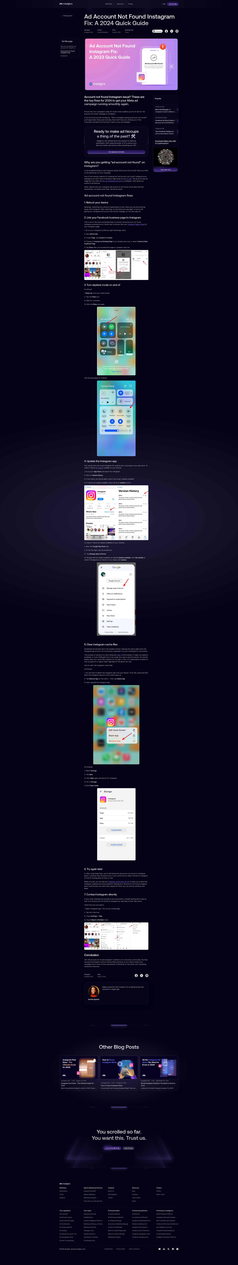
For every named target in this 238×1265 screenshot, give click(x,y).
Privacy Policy (120, 1249)
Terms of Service (134, 1249)
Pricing (130, 4)
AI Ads (61, 1194)
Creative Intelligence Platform (93, 1220)
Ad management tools (66, 1237)
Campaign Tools (89, 1230)
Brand (134, 1201)
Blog (133, 1191)
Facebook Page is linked (136, 224)
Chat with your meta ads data (93, 1201)
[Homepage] (65, 1184)
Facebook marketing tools (140, 1237)
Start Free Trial (166, 169)
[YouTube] (159, 1249)
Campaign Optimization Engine (165, 1217)
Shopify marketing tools (139, 1224)
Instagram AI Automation (139, 1227)
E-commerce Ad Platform (140, 1217)
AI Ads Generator (65, 1224)
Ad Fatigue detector (66, 1227)
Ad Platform (136, 1214)
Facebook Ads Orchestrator (140, 1230)
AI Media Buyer (88, 1217)
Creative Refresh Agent (67, 1220)
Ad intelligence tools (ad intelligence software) (164, 1227)
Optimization (63, 1191)
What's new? (160, 1194)
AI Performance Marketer (115, 1217)
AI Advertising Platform (163, 1234)
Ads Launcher (64, 1214)
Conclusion (64, 56)
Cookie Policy (108, 1249)
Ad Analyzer (63, 1230)
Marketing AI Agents (114, 1237)
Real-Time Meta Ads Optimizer (165, 1220)
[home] (66, 4)
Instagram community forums (119, 882)
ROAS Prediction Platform (164, 1214)
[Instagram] (177, 1249)
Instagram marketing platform (141, 1220)
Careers (110, 1197)
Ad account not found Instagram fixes (68, 51)
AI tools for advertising (67, 1240)
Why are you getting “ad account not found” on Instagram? (68, 47)
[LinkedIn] (164, 1249)
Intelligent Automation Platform (166, 1237)
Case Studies (136, 1197)
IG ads (129, 179)
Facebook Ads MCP (90, 1191)
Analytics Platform (89, 1234)
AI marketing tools (89, 1240)
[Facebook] (173, 1249)
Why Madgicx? (112, 1194)
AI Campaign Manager (115, 1220)
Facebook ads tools (90, 1214)
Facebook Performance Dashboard (167, 1224)
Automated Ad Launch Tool (68, 1234)
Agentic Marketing (89, 1194)
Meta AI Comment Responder (117, 1230)
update (100, 468)
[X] (168, 1249)
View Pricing (128, 1148)
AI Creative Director (114, 1214)
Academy (135, 1194)
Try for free (173, 4)
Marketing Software (90, 1227)
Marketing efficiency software (93, 1224)
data (118, 655)
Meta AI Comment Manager (116, 1234)
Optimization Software (91, 1237)
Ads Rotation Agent (66, 1217)
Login (164, 4)
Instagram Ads (88, 32)
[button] (110, 3)
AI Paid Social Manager (115, 1227)
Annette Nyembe (103, 32)
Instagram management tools (141, 1234)
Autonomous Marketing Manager (118, 1224)
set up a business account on (113, 181)
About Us (111, 1191)
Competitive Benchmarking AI (165, 1230)
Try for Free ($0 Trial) (112, 1148)
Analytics (62, 1197)
